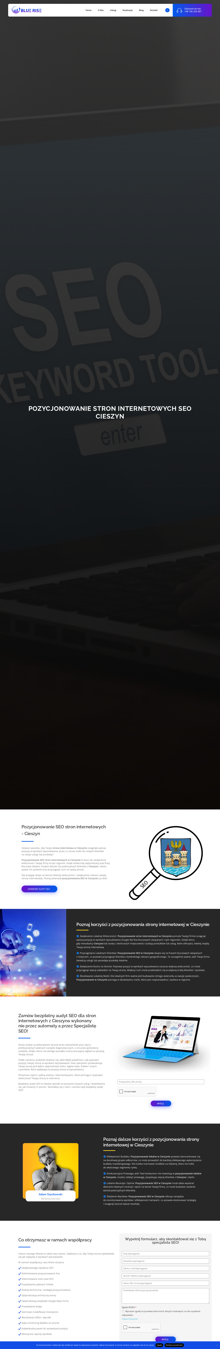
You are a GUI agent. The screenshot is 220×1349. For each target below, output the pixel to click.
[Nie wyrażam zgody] (217, 1345)
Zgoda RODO (129, 1307)
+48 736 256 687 (193, 11)
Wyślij (160, 1103)
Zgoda (159, 1345)
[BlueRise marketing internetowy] (30, 10)
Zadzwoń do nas (192, 8)
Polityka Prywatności (130, 1319)
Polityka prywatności (174, 1345)
